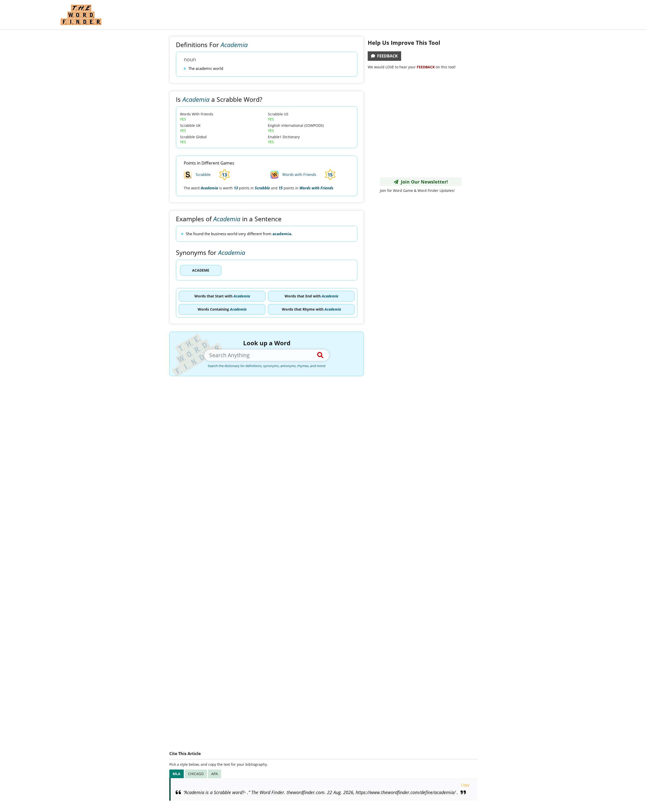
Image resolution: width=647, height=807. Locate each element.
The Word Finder (81, 15)
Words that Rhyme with (311, 309)
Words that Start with (222, 296)
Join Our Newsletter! (423, 182)
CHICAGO (196, 773)
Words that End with (311, 296)
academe (200, 270)
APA (214, 773)
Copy (465, 784)
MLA (176, 773)
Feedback (386, 56)
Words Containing (222, 309)
